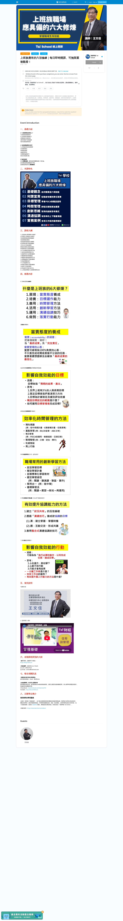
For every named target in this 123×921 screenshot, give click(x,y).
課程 (51, 88)
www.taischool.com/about (38, 708)
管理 (39, 88)
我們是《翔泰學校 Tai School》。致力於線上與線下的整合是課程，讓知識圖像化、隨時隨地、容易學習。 (51, 83)
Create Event (102, 2)
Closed (94, 62)
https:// (29, 708)
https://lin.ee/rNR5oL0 (32, 689)
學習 (28, 88)
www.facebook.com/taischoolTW (37, 688)
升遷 (33, 88)
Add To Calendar (63, 71)
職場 (45, 88)
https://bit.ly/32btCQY (26, 662)
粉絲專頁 (34, 704)
